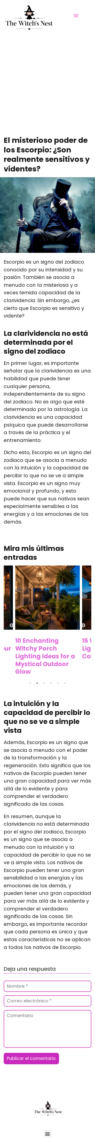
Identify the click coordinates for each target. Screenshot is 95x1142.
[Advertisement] (47, 86)
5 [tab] (58, 683)
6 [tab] (65, 683)
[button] (76, 15)
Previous (11, 625)
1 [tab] (30, 683)
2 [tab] (37, 683)
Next (83, 625)
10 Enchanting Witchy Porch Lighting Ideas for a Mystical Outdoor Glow (45, 656)
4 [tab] (51, 683)
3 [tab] (44, 683)
